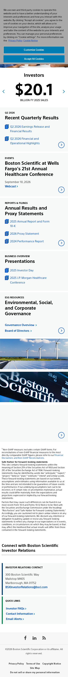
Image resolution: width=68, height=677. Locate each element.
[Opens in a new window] (61, 331)
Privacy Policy (16, 663)
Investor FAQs (15, 608)
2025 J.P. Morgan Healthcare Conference (28, 280)
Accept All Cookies (34, 59)
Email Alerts (14, 619)
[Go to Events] (61, 190)
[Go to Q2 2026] (61, 145)
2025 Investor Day (21, 270)
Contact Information (19, 613)
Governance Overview (19, 325)
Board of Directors (17, 330)
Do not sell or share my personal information (35, 672)
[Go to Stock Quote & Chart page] (61, 435)
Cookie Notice (30, 40)
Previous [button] (3, 91)
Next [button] (63, 91)
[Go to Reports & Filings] (61, 243)
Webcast (10, 186)
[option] (34, 94)
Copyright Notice (51, 663)
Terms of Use (33, 663)
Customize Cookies (34, 50)
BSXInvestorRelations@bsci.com (26, 587)
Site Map (35, 668)
